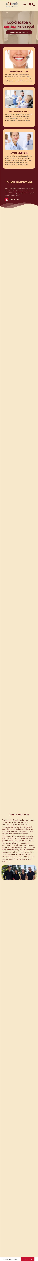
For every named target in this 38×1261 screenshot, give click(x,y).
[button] (25, 4)
